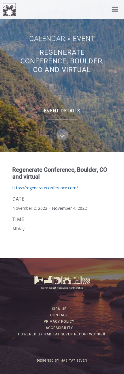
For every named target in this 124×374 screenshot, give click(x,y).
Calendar (47, 39)
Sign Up (59, 309)
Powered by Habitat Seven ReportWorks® (62, 334)
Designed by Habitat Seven (62, 360)
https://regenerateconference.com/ (45, 187)
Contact (59, 315)
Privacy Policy (59, 322)
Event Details (62, 111)
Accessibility (59, 328)
